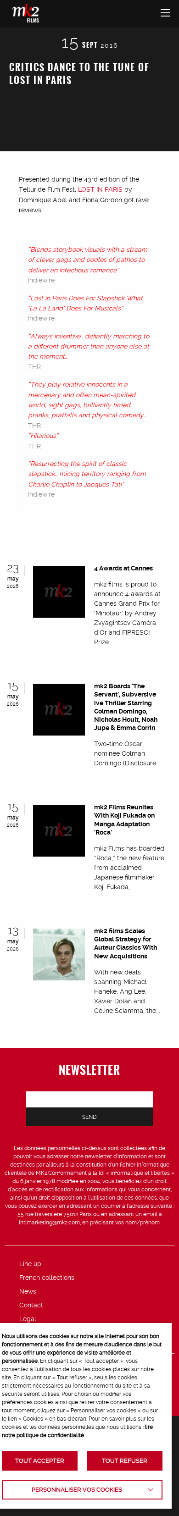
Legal (27, 1318)
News (27, 1291)
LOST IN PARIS (100, 189)
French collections (46, 1277)
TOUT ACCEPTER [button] (39, 1460)
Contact (31, 1305)
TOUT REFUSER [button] (124, 1460)
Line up (30, 1263)
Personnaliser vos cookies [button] (77, 1489)
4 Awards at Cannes (123, 568)
